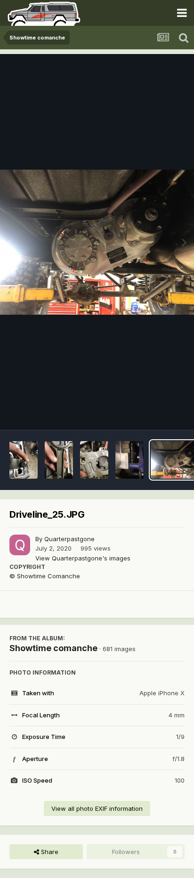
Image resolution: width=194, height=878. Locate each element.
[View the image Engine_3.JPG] (59, 460)
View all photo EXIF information (97, 808)
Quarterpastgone (69, 539)
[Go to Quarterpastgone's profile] (19, 545)
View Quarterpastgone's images (82, 558)
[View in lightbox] (97, 242)
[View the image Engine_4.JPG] (23, 460)
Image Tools (155, 413)
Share (48, 851)
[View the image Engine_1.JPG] (129, 460)
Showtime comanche (53, 648)
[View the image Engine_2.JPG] (94, 460)
